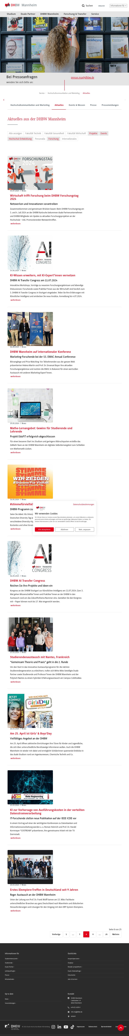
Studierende (9, 963)
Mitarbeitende (9, 979)
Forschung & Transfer (75, 14)
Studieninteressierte (11, 959)
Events (104, 133)
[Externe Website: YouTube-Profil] (66, 1026)
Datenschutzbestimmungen (83, 504)
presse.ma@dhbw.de (82, 77)
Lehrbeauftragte (10, 971)
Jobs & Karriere (72, 979)
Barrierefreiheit (106, 1027)
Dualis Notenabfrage (74, 971)
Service (95, 14)
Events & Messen (77, 105)
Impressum (81, 1027)
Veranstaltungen (10, 1003)
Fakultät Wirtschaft (76, 133)
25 (106, 934)
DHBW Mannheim (49, 14)
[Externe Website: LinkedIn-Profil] (59, 1026)
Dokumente (71, 975)
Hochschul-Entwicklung (20, 138)
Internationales (69, 138)
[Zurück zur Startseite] (13, 1029)
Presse (93, 105)
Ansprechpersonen (73, 959)
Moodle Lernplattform (75, 967)
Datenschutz (93, 1027)
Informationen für (118, 6)
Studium (11, 14)
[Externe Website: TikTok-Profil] (72, 1026)
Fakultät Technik (33, 133)
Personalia (40, 138)
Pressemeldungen (110, 105)
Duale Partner (28, 14)
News (6, 999)
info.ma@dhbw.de (76, 1012)
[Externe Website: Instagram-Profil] (53, 1026)
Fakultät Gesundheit (54, 133)
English (101, 6)
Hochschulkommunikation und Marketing (30, 105)
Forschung (54, 138)
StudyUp (70, 963)
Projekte (93, 133)
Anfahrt (73, 1016)
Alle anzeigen (15, 133)
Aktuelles (59, 105)
